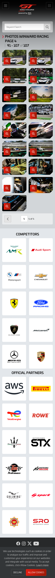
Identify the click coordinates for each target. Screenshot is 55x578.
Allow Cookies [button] (36, 572)
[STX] (41, 442)
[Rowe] (41, 415)
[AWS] (14, 389)
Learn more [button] (42, 565)
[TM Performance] (14, 469)
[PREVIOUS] (7, 219)
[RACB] (14, 522)
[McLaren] (41, 330)
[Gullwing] (14, 495)
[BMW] (14, 277)
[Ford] (41, 303)
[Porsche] (41, 357)
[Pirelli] (41, 389)
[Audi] (41, 250)
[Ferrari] (14, 303)
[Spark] (41, 495)
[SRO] (41, 522)
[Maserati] (14, 442)
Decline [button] (17, 572)
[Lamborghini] (14, 330)
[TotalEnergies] (14, 415)
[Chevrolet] (41, 277)
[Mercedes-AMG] (14, 357)
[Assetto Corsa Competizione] (41, 469)
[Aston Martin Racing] (14, 250)
